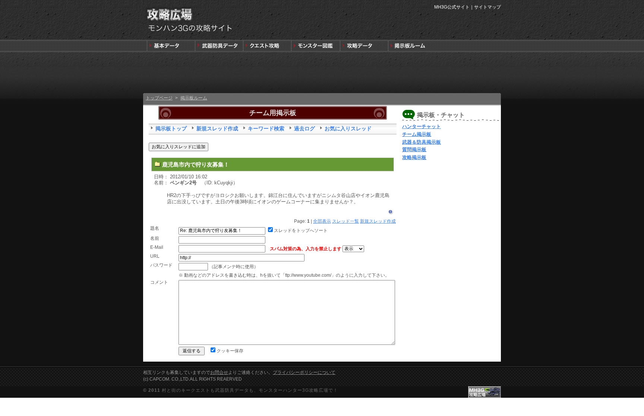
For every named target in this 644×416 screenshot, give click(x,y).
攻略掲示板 (414, 157)
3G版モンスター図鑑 (315, 46)
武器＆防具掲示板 (421, 142)
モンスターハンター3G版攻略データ (363, 46)
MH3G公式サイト (452, 7)
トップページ (159, 98)
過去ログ (304, 128)
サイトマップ (487, 7)
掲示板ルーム (193, 98)
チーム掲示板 (416, 134)
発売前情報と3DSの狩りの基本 (171, 46)
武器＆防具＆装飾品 (219, 46)
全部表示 (322, 221)
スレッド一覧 (345, 221)
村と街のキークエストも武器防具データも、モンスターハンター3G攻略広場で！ (250, 390)
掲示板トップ (171, 128)
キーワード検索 (266, 128)
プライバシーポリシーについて (304, 372)
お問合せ (219, 372)
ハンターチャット (421, 126)
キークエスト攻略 (267, 46)
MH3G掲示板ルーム (411, 46)
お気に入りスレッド (348, 128)
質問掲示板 (414, 149)
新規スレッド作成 (217, 128)
